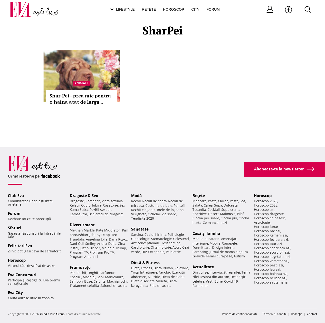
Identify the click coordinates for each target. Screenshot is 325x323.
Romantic (92, 201)
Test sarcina (171, 243)
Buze (88, 281)
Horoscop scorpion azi (271, 252)
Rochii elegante (143, 209)
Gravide (198, 256)
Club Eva (16, 195)
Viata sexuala (112, 201)
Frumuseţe (80, 267)
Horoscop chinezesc (270, 218)
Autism (239, 256)
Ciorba (223, 201)
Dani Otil (77, 243)
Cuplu (86, 205)
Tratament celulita (84, 285)
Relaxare (181, 268)
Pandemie (200, 285)
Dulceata (231, 205)
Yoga (135, 272)
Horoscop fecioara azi (271, 239)
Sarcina (137, 234)
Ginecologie (140, 238)
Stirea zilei (231, 272)
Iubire (97, 205)
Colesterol (181, 238)
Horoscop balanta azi (270, 273)
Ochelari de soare (162, 214)
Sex (122, 205)
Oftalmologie (161, 247)
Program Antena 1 (84, 256)
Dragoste (77, 201)
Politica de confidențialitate (240, 314)
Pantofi (179, 205)
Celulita (100, 281)
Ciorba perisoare (205, 218)
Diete (135, 268)
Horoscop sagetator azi (272, 256)
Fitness (146, 268)
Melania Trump (114, 248)
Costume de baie (158, 205)
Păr (72, 272)
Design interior (224, 247)
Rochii (81, 272)
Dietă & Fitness (145, 262)
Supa (218, 205)
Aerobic (165, 272)
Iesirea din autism (214, 277)
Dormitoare (201, 247)
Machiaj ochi (117, 281)
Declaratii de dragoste (106, 214)
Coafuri (75, 277)
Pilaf (240, 214)
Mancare (199, 201)
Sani (100, 277)
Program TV (79, 252)
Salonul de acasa (113, 285)
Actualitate (203, 267)
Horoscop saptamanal (271, 282)
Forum (213, 9)
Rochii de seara (154, 201)
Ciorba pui (229, 218)
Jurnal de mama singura (228, 252)
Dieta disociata (143, 281)
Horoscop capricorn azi (272, 248)
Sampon (76, 281)
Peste (234, 201)
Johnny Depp (99, 234)
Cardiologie (140, 247)
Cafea (208, 205)
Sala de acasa (160, 285)
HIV (144, 252)
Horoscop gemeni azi (270, 235)
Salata (197, 205)
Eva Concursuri (22, 274)
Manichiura (114, 277)
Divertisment (82, 224)
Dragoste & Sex (84, 195)
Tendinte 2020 (142, 218)
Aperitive (199, 214)
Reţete (198, 195)
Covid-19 (231, 281)
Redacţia (296, 314)
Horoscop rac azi (267, 231)
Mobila (215, 243)
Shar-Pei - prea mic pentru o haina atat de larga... (80, 98)
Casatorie (110, 205)
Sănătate (139, 229)
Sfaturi (14, 228)
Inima (161, 234)
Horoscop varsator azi (271, 261)
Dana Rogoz (118, 239)
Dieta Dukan (163, 268)
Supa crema (230, 209)
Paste (212, 201)
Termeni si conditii (274, 314)
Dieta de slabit (173, 277)
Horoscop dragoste (269, 214)
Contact (312, 314)
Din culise (200, 272)
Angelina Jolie (97, 239)
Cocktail (213, 209)
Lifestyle (125, 9)
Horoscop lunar (266, 226)
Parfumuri (107, 272)
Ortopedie (156, 252)
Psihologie (176, 234)
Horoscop (173, 9)
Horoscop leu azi (267, 269)
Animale (81, 83)
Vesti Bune (214, 281)
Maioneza (228, 214)
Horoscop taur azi (268, 243)
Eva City (15, 292)
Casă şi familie (206, 233)
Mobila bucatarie (206, 238)
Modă (136, 195)
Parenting (200, 252)
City (195, 9)
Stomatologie (161, 238)
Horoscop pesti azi (268, 265)
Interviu (216, 272)
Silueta (161, 281)
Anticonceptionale (145, 243)
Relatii (75, 205)
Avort (176, 247)
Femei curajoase (219, 256)
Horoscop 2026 (265, 201)
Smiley (90, 243)
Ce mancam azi (215, 222)
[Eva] (23, 5)
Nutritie (154, 277)
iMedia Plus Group (52, 314)
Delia (112, 243)
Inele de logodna (170, 209)
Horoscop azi (264, 209)
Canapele (229, 243)
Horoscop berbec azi (270, 278)
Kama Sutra (79, 209)
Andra (102, 243)
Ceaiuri (150, 234)
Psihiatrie (173, 252)
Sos (242, 201)
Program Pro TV (101, 252)
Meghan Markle (82, 230)
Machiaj (89, 277)
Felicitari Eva (20, 245)
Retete (149, 9)
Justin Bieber (90, 248)
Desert (213, 214)
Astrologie (262, 222)
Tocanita (199, 209)
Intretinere (148, 272)
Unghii (93, 272)
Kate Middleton (108, 230)
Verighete (138, 214)
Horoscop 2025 (265, 205)
